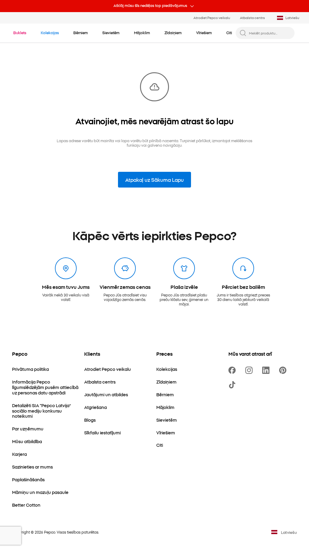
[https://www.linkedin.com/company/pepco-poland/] (267, 370)
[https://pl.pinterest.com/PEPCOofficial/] (284, 370)
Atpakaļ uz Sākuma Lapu (154, 179)
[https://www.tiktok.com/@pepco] (233, 384)
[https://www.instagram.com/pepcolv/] (250, 370)
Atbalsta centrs (252, 17)
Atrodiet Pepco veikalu (211, 17)
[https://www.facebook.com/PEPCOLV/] (233, 370)
